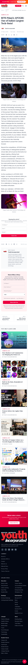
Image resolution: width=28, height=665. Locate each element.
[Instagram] (5, 549)
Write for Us (4, 563)
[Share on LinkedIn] (14, 35)
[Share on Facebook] (6, 35)
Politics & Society (19, 625)
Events (16, 611)
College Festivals (5, 651)
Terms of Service (5, 571)
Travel (2, 627)
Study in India (4, 583)
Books (16, 602)
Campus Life (5, 14)
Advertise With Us (5, 559)
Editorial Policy (4, 566)
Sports (16, 604)
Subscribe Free (21, 1)
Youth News (17, 623)
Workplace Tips (18, 592)
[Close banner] (26, 2)
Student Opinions (5, 642)
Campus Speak (4, 648)
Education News (18, 621)
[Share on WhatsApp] (11, 35)
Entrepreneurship (19, 589)
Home (2, 10)
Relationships (4, 625)
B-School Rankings (5, 598)
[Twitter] (2, 549)
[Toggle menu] (26, 5)
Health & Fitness (5, 621)
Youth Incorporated (13, 252)
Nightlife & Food (18, 613)
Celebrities (17, 606)
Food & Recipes (5, 630)
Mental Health (4, 623)
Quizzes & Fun (18, 608)
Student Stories (4, 646)
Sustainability (4, 634)
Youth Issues (4, 644)
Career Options (18, 583)
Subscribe (18, 5)
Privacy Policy (4, 568)
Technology (4, 632)
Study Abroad (4, 585)
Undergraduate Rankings (7, 600)
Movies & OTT (18, 598)
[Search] (23, 6)
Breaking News (18, 619)
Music (16, 600)
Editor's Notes (4, 653)
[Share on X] (9, 35)
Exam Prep (3, 589)
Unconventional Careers (20, 585)
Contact (3, 561)
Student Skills (4, 592)
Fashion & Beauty (5, 619)
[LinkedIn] (9, 549)
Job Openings (18, 587)
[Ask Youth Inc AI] (25, 662)
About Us (3, 556)
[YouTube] (12, 549)
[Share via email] (17, 35)
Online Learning (5, 587)
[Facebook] (15, 549)
